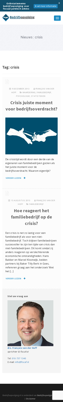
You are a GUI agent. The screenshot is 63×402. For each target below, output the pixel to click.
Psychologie (23, 96)
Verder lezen (13, 178)
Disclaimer (31, 398)
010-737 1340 (19, 358)
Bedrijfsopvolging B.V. (47, 395)
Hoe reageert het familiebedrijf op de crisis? (31, 217)
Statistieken (38, 96)
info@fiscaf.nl (22, 362)
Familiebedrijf (44, 92)
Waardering (29, 92)
